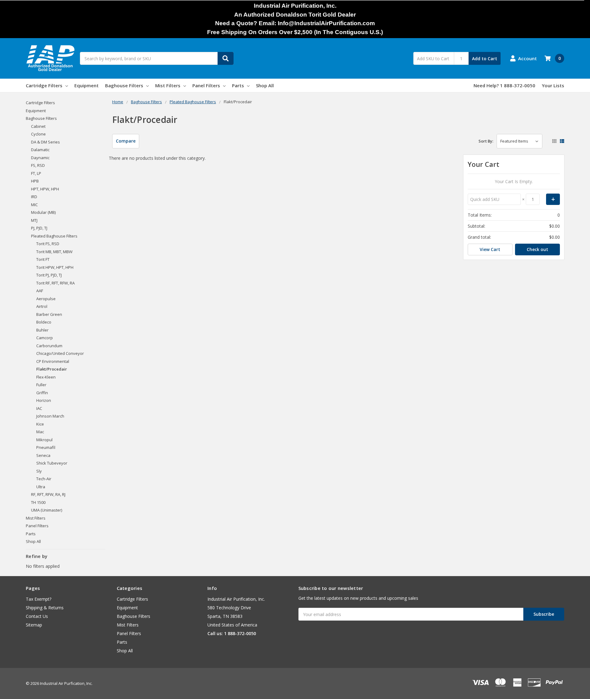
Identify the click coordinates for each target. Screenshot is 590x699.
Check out (537, 249)
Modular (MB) (43, 212)
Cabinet (38, 126)
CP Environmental (52, 361)
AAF (39, 290)
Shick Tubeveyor (51, 463)
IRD (34, 196)
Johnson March (50, 416)
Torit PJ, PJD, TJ (49, 275)
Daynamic (40, 157)
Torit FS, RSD (47, 243)
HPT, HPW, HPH (45, 189)
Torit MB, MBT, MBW (54, 251)
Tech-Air (43, 478)
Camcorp (44, 337)
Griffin (42, 392)
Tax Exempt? (38, 599)
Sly (39, 471)
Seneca (43, 455)
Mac (40, 431)
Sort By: (485, 141)
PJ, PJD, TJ (39, 228)
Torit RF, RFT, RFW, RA (55, 283)
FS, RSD (38, 165)
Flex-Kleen (46, 377)
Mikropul (44, 439)
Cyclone (38, 134)
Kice (40, 424)
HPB (35, 181)
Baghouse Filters (124, 85)
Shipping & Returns (45, 608)
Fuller (41, 384)
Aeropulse (46, 298)
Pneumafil (45, 447)
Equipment (86, 85)
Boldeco (43, 322)
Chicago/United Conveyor (60, 353)
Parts (238, 85)
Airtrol (41, 306)
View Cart (490, 249)
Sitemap (34, 625)
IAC (39, 408)
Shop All (265, 85)
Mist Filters (167, 85)
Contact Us (37, 616)
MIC (34, 204)
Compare (126, 141)
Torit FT (42, 259)
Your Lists (553, 85)
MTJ (34, 220)
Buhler (42, 330)
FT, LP (36, 173)
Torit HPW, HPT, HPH (54, 267)
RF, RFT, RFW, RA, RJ (48, 494)
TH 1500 (38, 502)
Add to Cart (484, 58)
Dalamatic (40, 149)
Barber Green (49, 314)
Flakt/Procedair (51, 369)
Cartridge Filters (44, 85)
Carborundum (49, 345)
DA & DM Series (45, 142)
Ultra (40, 486)
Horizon (43, 400)
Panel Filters (206, 85)
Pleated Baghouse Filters (54, 236)
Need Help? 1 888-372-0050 (504, 85)
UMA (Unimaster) (46, 510)
